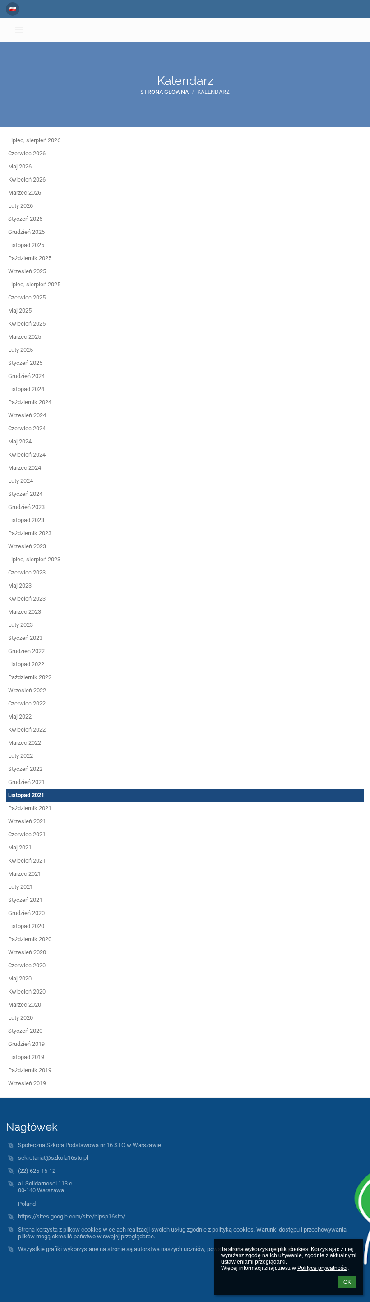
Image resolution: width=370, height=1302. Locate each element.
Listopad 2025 (26, 245)
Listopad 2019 (26, 1057)
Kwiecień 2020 (27, 991)
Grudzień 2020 (26, 913)
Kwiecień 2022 (27, 729)
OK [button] (347, 1282)
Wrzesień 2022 (27, 690)
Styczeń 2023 (25, 638)
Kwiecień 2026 (27, 179)
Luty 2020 (20, 1017)
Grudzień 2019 (26, 1044)
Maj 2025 (20, 310)
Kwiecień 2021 (27, 860)
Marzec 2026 (24, 192)
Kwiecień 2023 (27, 598)
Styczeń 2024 (25, 493)
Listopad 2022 (26, 664)
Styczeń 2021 (25, 899)
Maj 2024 (20, 441)
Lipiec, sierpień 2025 (34, 284)
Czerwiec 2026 (27, 153)
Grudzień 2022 (26, 651)
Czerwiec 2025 (27, 297)
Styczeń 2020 (25, 1030)
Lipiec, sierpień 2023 (34, 559)
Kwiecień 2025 (27, 323)
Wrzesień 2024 (27, 415)
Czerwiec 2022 (27, 703)
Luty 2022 (20, 755)
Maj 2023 (20, 585)
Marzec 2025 (24, 336)
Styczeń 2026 (25, 218)
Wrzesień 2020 (27, 952)
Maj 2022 (20, 716)
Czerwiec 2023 (27, 572)
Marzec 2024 (24, 467)
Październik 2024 (29, 402)
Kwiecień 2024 (27, 454)
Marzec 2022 (24, 742)
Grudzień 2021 (26, 782)
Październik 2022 (29, 677)
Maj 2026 (20, 166)
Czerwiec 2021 (27, 834)
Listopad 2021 (26, 795)
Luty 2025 (20, 349)
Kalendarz (213, 92)
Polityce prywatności (322, 1268)
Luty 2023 (20, 624)
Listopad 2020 (26, 926)
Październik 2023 (29, 533)
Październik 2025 (29, 258)
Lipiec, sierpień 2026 (34, 140)
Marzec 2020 (24, 1004)
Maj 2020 (20, 978)
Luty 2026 (20, 205)
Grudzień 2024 (26, 376)
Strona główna (164, 92)
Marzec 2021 (24, 873)
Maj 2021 (20, 847)
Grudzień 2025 (26, 232)
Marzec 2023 (24, 611)
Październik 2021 (29, 808)
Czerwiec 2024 (27, 428)
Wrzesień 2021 (27, 821)
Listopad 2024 (26, 389)
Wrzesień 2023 (27, 546)
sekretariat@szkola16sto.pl (53, 1157)
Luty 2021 (20, 886)
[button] (12, 9)
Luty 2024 (20, 480)
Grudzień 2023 (26, 507)
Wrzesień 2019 (27, 1083)
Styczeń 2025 (25, 362)
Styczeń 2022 (25, 768)
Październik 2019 (29, 1070)
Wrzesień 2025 (27, 271)
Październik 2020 (29, 939)
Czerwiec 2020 (27, 965)
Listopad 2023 (26, 520)
